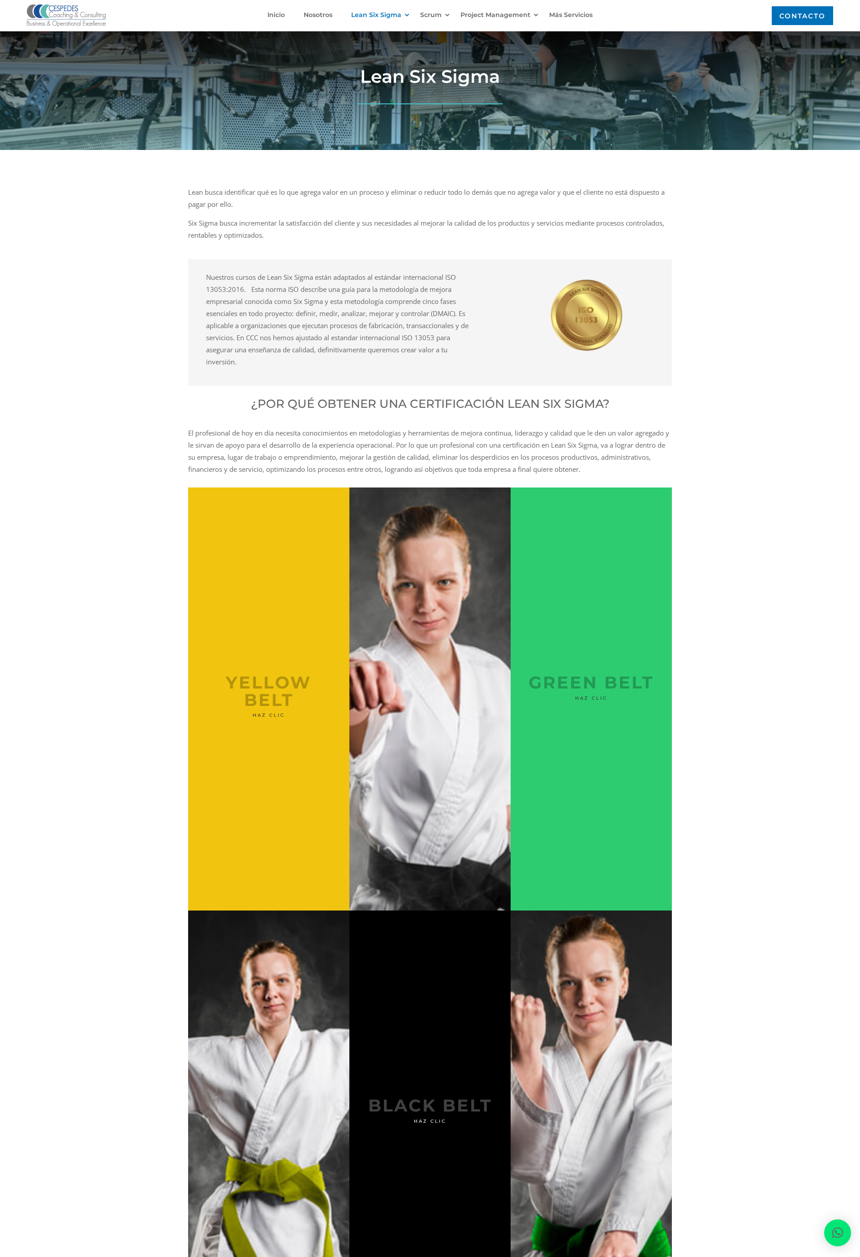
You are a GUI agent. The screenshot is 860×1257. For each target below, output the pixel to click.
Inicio (276, 15)
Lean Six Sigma (376, 15)
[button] (837, 1232)
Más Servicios (571, 15)
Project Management (495, 15)
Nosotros (318, 15)
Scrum (431, 15)
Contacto (802, 16)
